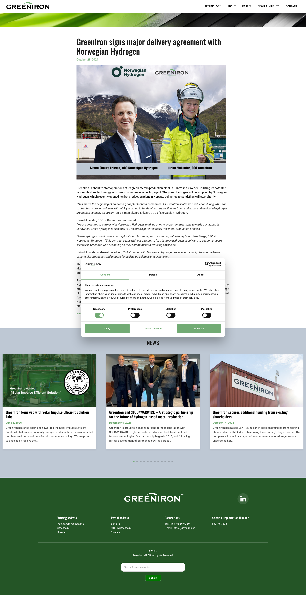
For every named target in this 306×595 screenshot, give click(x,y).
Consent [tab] (105, 274)
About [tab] (200, 274)
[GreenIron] (27, 6)
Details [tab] (153, 274)
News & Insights (268, 6)
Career (246, 6)
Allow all (199, 328)
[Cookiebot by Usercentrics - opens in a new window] (207, 264)
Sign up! (153, 577)
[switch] (135, 315)
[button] (134, 461)
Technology (213, 6)
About (231, 6)
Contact (291, 6)
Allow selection (153, 328)
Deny (107, 328)
